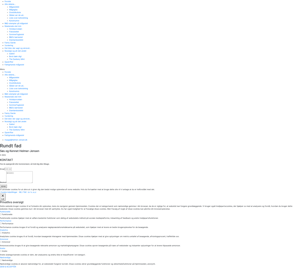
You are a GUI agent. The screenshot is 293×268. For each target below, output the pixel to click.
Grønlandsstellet (16, 40)
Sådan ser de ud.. (16, 15)
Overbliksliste (15, 12)
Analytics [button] (4, 230)
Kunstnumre (14, 20)
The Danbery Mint (17, 59)
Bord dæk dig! (15, 56)
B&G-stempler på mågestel (16, 23)
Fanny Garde (10, 42)
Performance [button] (5, 221)
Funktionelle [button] (5, 211)
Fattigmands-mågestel (14, 64)
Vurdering (9, 45)
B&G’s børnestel (16, 37)
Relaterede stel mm (13, 26)
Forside (8, 1)
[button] (146, 69)
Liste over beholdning (18, 18)
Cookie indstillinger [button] (9, 192)
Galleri (12, 53)
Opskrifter (9, 62)
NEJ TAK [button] (23, 192)
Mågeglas (13, 9)
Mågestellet (14, 7)
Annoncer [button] (4, 239)
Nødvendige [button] (5, 257)
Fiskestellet (14, 31)
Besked (3, 182)
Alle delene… (10, 4)
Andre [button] (2, 248)
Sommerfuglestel (16, 34)
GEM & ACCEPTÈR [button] (8, 266)
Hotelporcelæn (15, 29)
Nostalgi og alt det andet (15, 51)
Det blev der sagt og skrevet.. (17, 48)
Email (2, 169)
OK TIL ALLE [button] (32, 192)
